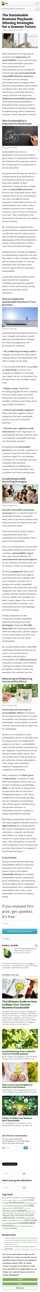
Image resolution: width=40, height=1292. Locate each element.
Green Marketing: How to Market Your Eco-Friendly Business (18, 1052)
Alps (3, 1198)
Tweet (4, 939)
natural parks (9, 1210)
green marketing (31, 966)
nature (22, 1210)
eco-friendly (19, 1200)
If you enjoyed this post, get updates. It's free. (17, 911)
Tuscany (5, 1228)
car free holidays (29, 1197)
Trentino (30, 1226)
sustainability (6, 968)
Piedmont (14, 1213)
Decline (20, 1284)
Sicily (17, 1220)
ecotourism (16, 1202)
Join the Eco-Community (20, 931)
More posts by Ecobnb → (22, 953)
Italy (31, 1205)
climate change (6, 1200)
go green (22, 963)
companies (6, 966)
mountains (27, 1208)
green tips (13, 1205)
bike (21, 1198)
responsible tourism (13, 1217)
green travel (23, 1205)
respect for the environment (18, 1215)
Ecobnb (20, 30)
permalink (25, 968)
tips (15, 1226)
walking (13, 1228)
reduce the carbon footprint (27, 1213)
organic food (6, 1213)
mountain (19, 1207)
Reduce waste (11, 388)
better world (9, 1198)
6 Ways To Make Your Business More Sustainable (17, 1119)
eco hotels (28, 1199)
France (35, 1203)
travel (19, 1226)
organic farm (31, 1211)
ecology (5, 1203)
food (30, 1203)
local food (10, 1208)
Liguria (4, 1208)
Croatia (13, 1200)
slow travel (30, 1220)
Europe (26, 1203)
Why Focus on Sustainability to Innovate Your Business (17, 1086)
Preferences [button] (14, 1275)
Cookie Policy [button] (25, 1269)
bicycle (16, 1197)
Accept (20, 1279)
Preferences (20, 1288)
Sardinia (9, 1220)
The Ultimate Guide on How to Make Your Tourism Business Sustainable (19, 1004)
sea (13, 1220)
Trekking (24, 1226)
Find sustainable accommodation (13, 8)
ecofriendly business (18, 966)
